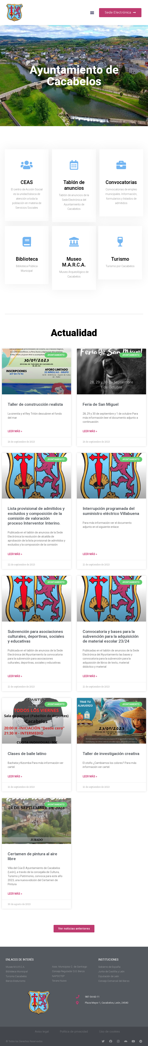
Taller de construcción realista (35, 404)
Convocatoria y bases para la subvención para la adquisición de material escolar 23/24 (111, 636)
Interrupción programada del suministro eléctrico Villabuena (111, 511)
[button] (92, 12)
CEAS (27, 182)
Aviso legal (42, 1031)
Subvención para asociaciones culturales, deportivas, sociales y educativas (36, 636)
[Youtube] (133, 1041)
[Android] (125, 1041)
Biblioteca (27, 259)
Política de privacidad (74, 1031)
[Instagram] (118, 1041)
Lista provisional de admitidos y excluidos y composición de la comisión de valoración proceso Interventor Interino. (36, 516)
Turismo (120, 259)
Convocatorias (121, 182)
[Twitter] (103, 1041)
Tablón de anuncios (74, 185)
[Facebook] (110, 1041)
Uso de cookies (109, 1031)
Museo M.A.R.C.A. (74, 262)
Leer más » (15, 431)
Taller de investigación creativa (111, 753)
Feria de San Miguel (101, 404)
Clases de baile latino (27, 753)
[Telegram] (140, 1041)
